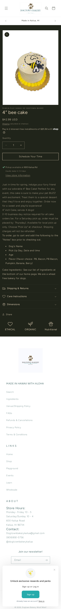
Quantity (6, 138)
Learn (9, 482)
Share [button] (9, 314)
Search (10, 392)
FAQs (9, 413)
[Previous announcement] (5, 20)
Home (9, 454)
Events (10, 475)
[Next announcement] (55, 20)
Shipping (6, 124)
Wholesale (11, 489)
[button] (6, 8)
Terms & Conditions (16, 434)
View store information (17, 175)
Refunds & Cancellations (19, 420)
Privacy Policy (13, 427)
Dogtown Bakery (29, 607)
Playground (12, 468)
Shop (9, 461)
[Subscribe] (46, 560)
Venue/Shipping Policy (18, 406)
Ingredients (12, 399)
